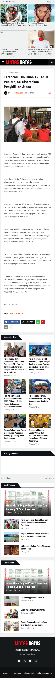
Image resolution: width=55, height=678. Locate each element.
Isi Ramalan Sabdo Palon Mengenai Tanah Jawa (35, 547)
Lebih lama (48, 478)
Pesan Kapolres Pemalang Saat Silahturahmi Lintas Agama (34, 623)
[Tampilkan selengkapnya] (11, 327)
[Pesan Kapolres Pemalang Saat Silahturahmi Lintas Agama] (11, 626)
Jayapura (16, 72)
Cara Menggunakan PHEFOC (32, 597)
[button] (3, 62)
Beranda (7, 72)
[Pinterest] (43, 322)
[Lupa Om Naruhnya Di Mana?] (11, 613)
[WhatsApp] (38, 322)
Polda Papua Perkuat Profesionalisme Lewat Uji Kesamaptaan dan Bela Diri (39, 400)
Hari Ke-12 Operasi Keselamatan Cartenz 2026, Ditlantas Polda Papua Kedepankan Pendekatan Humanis (13, 401)
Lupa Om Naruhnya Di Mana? (33, 610)
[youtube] (30, 661)
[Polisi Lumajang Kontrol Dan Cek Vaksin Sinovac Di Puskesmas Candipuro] (11, 524)
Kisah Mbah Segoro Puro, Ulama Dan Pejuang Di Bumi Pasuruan (26, 507)
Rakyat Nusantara (44, 673)
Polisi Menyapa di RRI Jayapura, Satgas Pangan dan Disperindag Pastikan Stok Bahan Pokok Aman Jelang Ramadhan (39, 364)
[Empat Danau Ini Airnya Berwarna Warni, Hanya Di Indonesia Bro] (11, 537)
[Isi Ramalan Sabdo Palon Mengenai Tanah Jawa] (11, 550)
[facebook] (19, 661)
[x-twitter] (25, 661)
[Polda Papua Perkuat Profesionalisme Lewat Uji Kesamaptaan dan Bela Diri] (40, 386)
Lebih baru (7, 478)
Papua (20, 313)
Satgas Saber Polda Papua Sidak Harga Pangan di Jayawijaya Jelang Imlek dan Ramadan (15, 434)
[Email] (6, 327)
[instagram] (36, 661)
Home (5, 673)
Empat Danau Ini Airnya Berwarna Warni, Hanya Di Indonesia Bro (35, 535)
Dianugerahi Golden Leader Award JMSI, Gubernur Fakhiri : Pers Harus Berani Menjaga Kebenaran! (38, 435)
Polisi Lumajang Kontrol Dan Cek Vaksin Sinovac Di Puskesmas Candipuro (34, 523)
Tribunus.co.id (29, 673)
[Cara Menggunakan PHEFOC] (11, 601)
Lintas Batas (16, 673)
